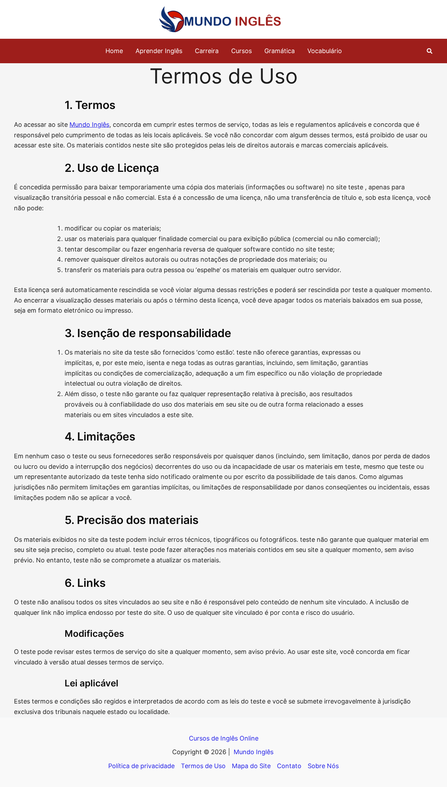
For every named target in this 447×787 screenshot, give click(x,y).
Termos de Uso (203, 766)
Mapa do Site (251, 766)
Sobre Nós (323, 766)
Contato (289, 766)
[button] (430, 51)
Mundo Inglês (89, 124)
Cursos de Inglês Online (223, 738)
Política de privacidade (141, 766)
